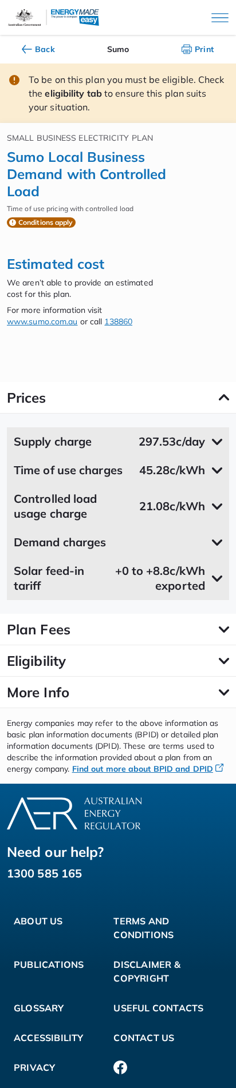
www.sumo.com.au (42, 321)
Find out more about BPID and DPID (142, 769)
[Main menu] (220, 18)
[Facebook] (120, 1067)
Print (204, 49)
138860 (118, 321)
